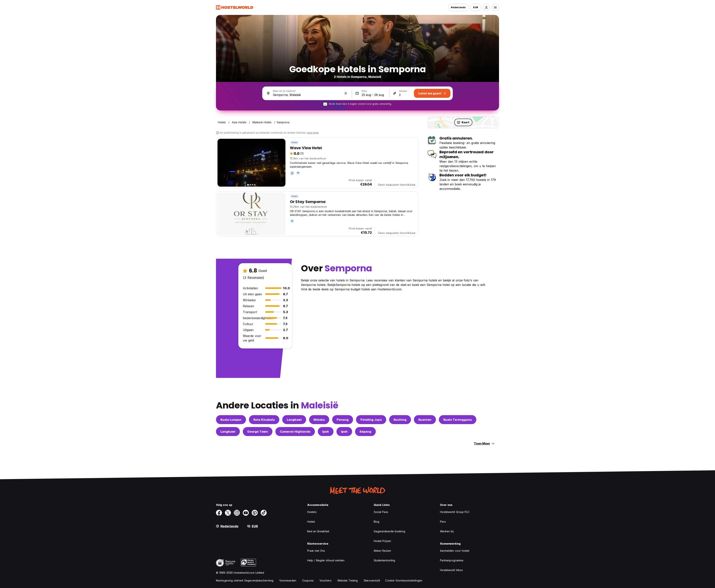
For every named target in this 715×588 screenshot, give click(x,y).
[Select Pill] (486, 7)
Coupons (308, 580)
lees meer (313, 132)
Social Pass (381, 511)
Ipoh (325, 431)
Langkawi (294, 419)
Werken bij (447, 531)
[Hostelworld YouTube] (246, 513)
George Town (257, 431)
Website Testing (347, 580)
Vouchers (325, 580)
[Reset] (345, 93)
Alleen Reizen (382, 550)
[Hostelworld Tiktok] (264, 513)
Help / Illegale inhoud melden (325, 560)
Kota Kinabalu (264, 419)
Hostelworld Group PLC (454, 511)
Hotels (311, 521)
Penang (343, 419)
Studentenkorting (384, 560)
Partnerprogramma (451, 560)
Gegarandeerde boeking (389, 531)
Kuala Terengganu (457, 419)
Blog (376, 521)
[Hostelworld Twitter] (228, 513)
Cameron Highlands (295, 431)
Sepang (365, 431)
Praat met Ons (316, 550)
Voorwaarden (287, 580)
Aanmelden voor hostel (454, 550)
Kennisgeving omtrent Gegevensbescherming (244, 580)
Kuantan (424, 419)
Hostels (312, 511)
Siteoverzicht (372, 580)
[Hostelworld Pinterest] (255, 513)
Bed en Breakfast (318, 531)
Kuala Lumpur (230, 419)
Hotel (294, 142)
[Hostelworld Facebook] (219, 513)
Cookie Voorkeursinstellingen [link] (403, 580)
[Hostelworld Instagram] (237, 513)
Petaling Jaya (371, 419)
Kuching (400, 419)
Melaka (319, 419)
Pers (443, 521)
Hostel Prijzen (382, 541)
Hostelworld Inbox (451, 570)
